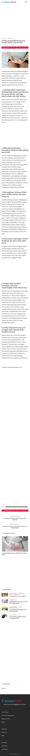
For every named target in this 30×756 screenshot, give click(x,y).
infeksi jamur (23, 200)
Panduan (21, 593)
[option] (15, 546)
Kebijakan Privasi (6, 719)
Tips (11, 594)
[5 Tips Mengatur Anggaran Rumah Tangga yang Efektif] (5, 616)
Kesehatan (10, 38)
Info (4, 38)
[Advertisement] (15, 20)
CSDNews (6, 44)
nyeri (16, 176)
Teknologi (4, 732)
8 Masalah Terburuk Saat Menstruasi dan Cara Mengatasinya (15, 527)
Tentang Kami (5, 712)
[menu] (26, 2)
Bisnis (3, 735)
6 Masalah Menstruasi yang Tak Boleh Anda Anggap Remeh (18, 602)
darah (20, 207)
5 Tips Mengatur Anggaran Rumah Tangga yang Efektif (17, 617)
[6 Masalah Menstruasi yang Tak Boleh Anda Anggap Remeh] (15, 544)
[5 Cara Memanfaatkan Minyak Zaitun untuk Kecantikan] (5, 608)
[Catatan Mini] (9, 2)
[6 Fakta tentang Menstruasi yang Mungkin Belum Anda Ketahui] (15, 60)
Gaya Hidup (13, 593)
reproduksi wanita (20, 506)
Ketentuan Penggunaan (8, 715)
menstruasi (9, 506)
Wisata (17, 594)
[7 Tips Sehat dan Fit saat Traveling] (5, 595)
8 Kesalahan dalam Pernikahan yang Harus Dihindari (15, 519)
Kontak (3, 722)
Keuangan (13, 614)
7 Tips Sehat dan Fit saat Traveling (17, 596)
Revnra (4, 688)
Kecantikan (13, 607)
